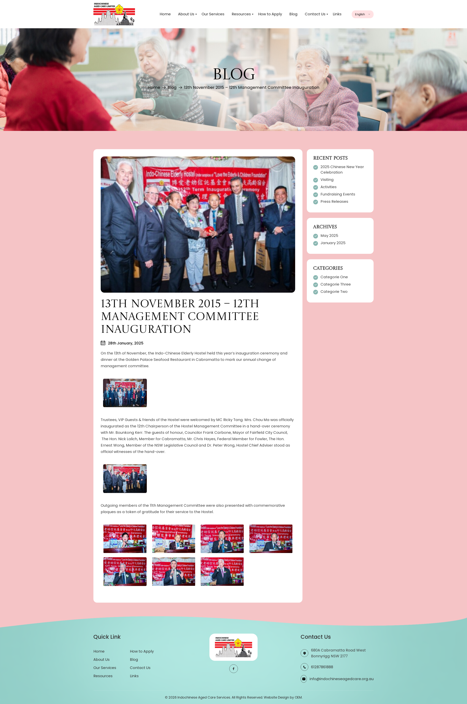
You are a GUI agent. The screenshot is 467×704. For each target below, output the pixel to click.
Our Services (213, 14)
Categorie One (334, 277)
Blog (293, 14)
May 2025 (329, 235)
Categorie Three (336, 284)
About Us (186, 14)
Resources (241, 14)
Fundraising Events (338, 194)
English (360, 14)
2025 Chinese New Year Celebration (342, 169)
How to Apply (270, 14)
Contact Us (315, 14)
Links (337, 14)
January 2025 (333, 242)
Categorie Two (334, 291)
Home (165, 14)
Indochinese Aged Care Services (203, 697)
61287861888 (322, 667)
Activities (329, 186)
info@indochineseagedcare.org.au (342, 678)
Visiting (327, 179)
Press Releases (334, 201)
